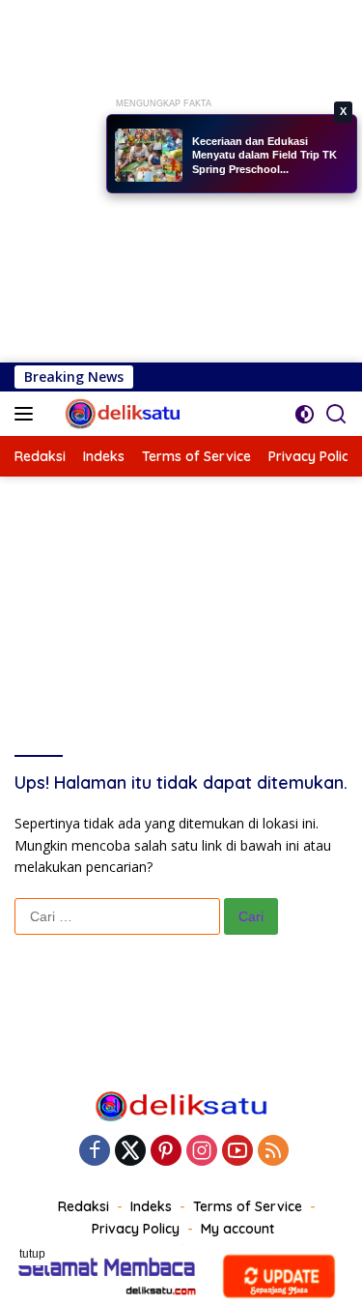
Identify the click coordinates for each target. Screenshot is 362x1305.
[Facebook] (94, 1152)
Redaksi (83, 1206)
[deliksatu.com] (121, 413)
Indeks (151, 1206)
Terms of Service (247, 1206)
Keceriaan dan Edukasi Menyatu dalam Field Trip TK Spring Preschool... (264, 155)
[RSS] (273, 1152)
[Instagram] (201, 1152)
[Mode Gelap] (304, 414)
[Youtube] (237, 1152)
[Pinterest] (166, 1152)
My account (237, 1228)
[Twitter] (130, 1152)
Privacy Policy (136, 1228)
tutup (32, 1254)
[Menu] (27, 413)
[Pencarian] (336, 414)
